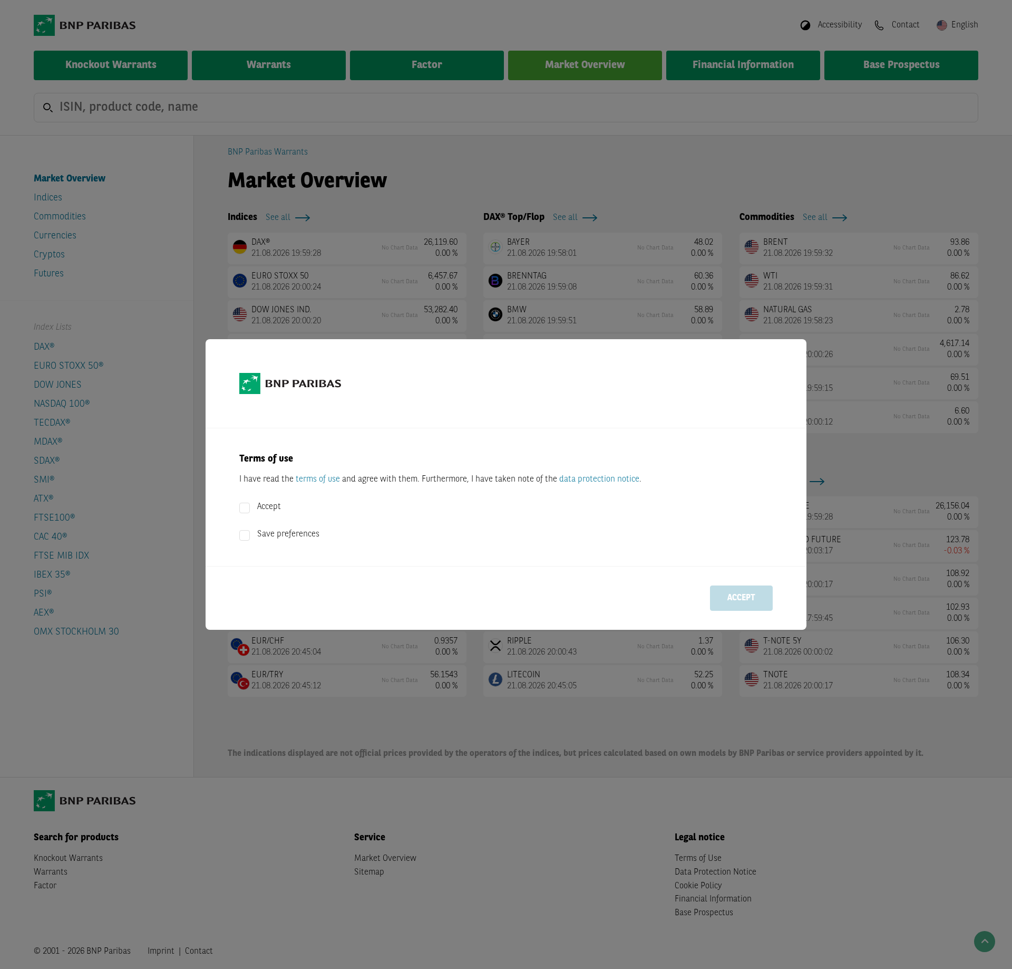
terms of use (318, 479)
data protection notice (599, 479)
